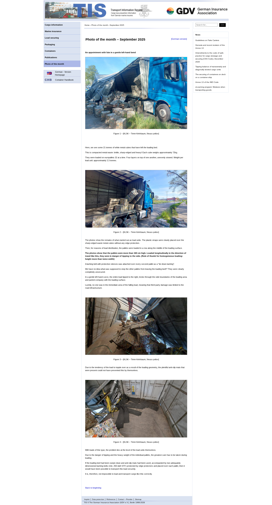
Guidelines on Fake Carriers (207, 40)
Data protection (98, 499)
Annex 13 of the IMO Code (207, 82)
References (111, 499)
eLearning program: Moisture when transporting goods (210, 88)
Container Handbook (64, 80)
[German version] (179, 39)
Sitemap (138, 499)
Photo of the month (54, 64)
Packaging (50, 44)
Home (87, 25)
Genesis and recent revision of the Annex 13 (210, 46)
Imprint (87, 499)
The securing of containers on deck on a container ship (210, 75)
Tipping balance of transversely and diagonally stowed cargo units (210, 68)
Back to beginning (93, 488)
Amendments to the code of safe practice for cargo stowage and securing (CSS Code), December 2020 (209, 57)
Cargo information (54, 25)
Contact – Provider (125, 499)
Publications (51, 57)
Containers (50, 51)
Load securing (52, 38)
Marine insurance (53, 31)
